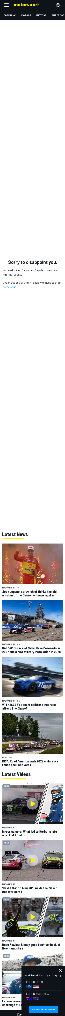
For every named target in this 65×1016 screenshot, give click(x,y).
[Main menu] (6, 5)
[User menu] (57, 5)
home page (9, 287)
